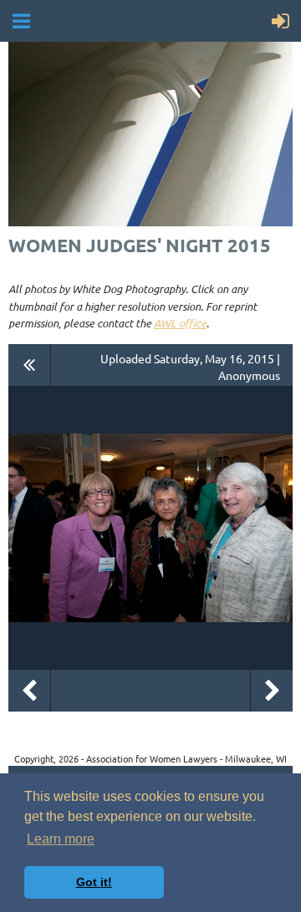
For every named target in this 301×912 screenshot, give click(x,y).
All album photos (29, 365)
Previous (29, 691)
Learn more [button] (60, 839)
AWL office (180, 323)
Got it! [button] (94, 882)
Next (272, 691)
